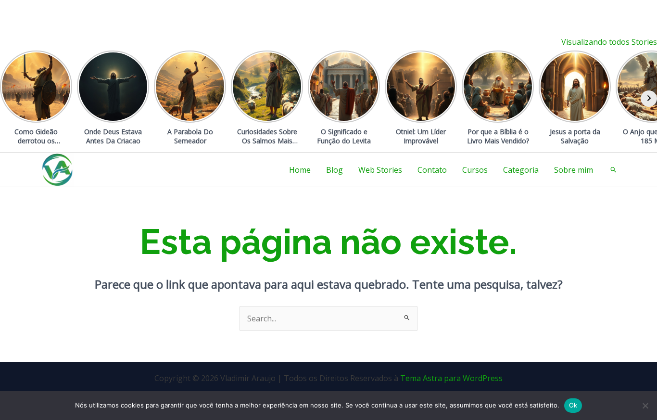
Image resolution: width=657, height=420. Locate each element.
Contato (432, 170)
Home (300, 170)
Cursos (475, 170)
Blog (334, 170)
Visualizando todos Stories (609, 42)
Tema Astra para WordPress (451, 378)
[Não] (645, 405)
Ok (573, 405)
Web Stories (380, 170)
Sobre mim (573, 170)
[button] (613, 170)
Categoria (521, 170)
